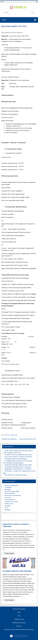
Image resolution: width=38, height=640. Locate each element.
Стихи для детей (10, 499)
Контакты (19, 626)
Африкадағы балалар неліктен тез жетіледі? (18, 469)
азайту (12, 435)
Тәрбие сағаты (9, 503)
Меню (2, 1)
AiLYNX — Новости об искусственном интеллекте (21, 636)
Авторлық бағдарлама (11, 485)
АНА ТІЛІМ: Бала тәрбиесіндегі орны (16, 475)
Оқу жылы (8, 497)
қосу (16, 435)
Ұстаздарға (8, 487)
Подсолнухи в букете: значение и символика (18, 456)
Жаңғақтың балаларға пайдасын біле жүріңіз (18, 465)
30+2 (8, 435)
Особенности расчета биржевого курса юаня (18, 454)
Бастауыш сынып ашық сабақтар (12, 32)
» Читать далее (9, 553)
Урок (19, 612)
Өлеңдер (7, 509)
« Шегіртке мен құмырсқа (9, 439)
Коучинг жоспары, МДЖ (12, 491)
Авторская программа (19, 609)
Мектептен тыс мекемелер (13, 495)
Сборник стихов (19, 619)
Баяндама (8, 489)
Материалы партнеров (19, 622)
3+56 (4, 435)
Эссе (6, 507)
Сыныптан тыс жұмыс (11, 501)
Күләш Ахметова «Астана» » (28, 439)
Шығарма (7, 505)
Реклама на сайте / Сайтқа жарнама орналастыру (19, 629)
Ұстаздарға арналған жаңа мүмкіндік (16, 458)
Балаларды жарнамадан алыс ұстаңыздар (18, 467)
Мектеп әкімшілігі (10, 493)
